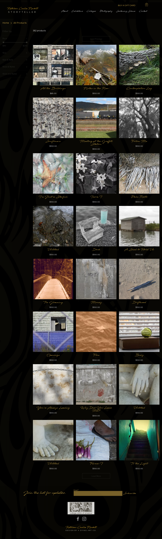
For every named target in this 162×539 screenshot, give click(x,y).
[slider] (3, 42)
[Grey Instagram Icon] (84, 519)
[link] (146, 4)
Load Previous (96, 39)
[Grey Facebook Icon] (78, 519)
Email (76, 490)
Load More (96, 476)
